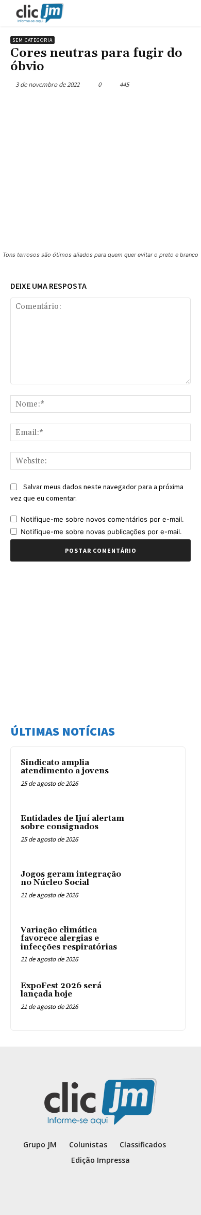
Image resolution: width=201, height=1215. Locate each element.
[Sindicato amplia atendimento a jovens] (155, 777)
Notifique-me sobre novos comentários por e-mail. (102, 519)
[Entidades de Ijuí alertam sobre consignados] (155, 833)
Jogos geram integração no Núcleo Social (71, 878)
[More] (148, 108)
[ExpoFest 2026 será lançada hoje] (155, 1000)
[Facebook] (53, 108)
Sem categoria (32, 40)
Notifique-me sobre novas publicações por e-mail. (101, 531)
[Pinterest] (100, 108)
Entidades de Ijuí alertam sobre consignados (72, 823)
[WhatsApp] (124, 108)
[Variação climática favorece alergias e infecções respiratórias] (155, 944)
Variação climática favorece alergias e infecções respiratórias (69, 938)
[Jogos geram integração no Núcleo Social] (155, 888)
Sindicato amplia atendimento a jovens (65, 767)
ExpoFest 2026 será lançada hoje (61, 990)
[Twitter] (76, 108)
